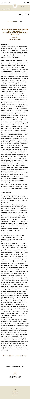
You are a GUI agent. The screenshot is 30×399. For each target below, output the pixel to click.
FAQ (15, 389)
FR (16, 21)
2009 (7, 9)
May (10, 9)
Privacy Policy (15, 395)
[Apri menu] (28, 3)
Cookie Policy (15, 393)
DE (8, 21)
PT (21, 21)
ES (14, 21)
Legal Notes (15, 391)
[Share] (29, 15)
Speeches (3, 9)
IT (19, 21)
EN (11, 21)
